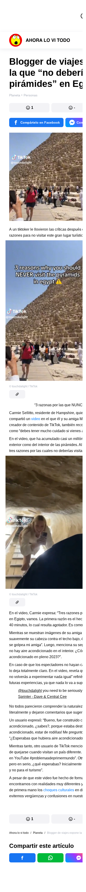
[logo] (39, 40)
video (35, 419)
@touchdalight (30, 691)
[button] (29, 107)
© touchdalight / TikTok (23, 386)
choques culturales (58, 790)
